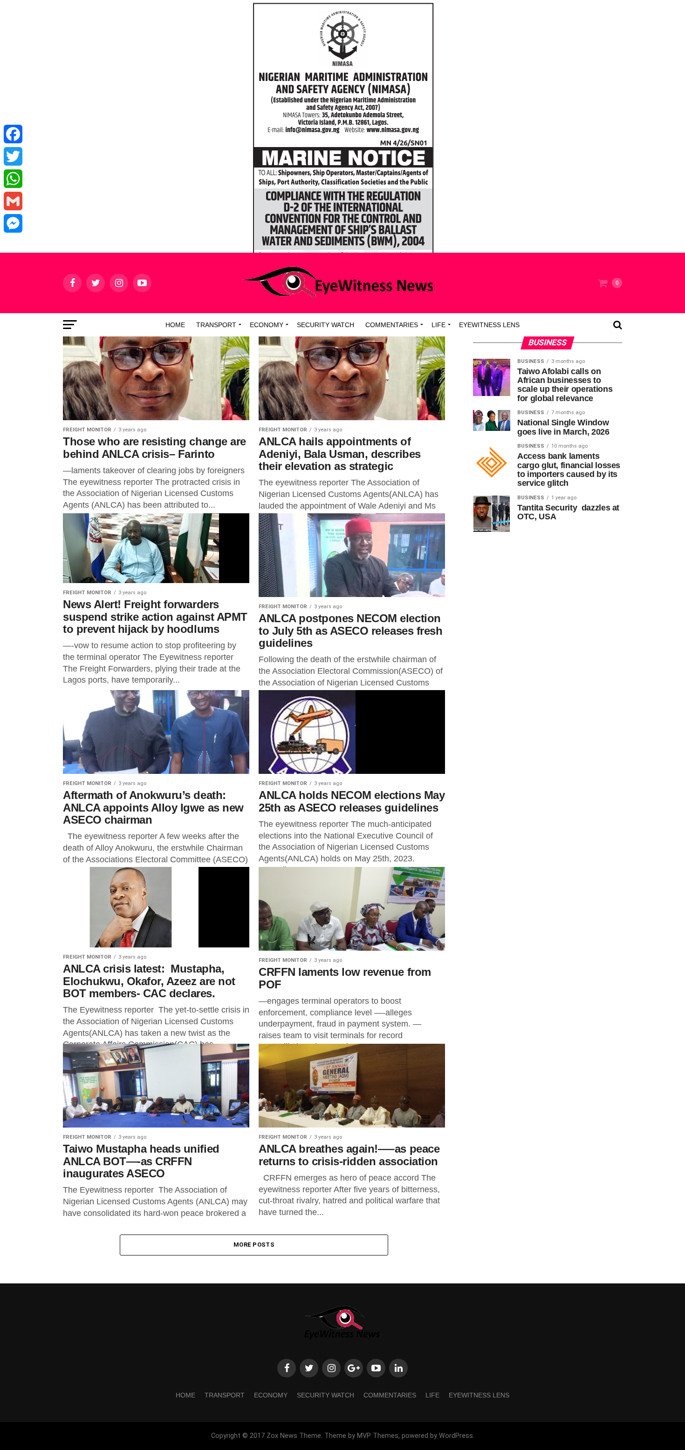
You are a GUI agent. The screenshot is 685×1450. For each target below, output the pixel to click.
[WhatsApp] (13, 179)
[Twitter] (13, 156)
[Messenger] (13, 223)
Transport (216, 325)
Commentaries (391, 325)
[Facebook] (13, 134)
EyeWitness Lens (489, 325)
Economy (266, 325)
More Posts (253, 1244)
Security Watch (325, 325)
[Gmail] (13, 201)
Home (175, 325)
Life (438, 325)
